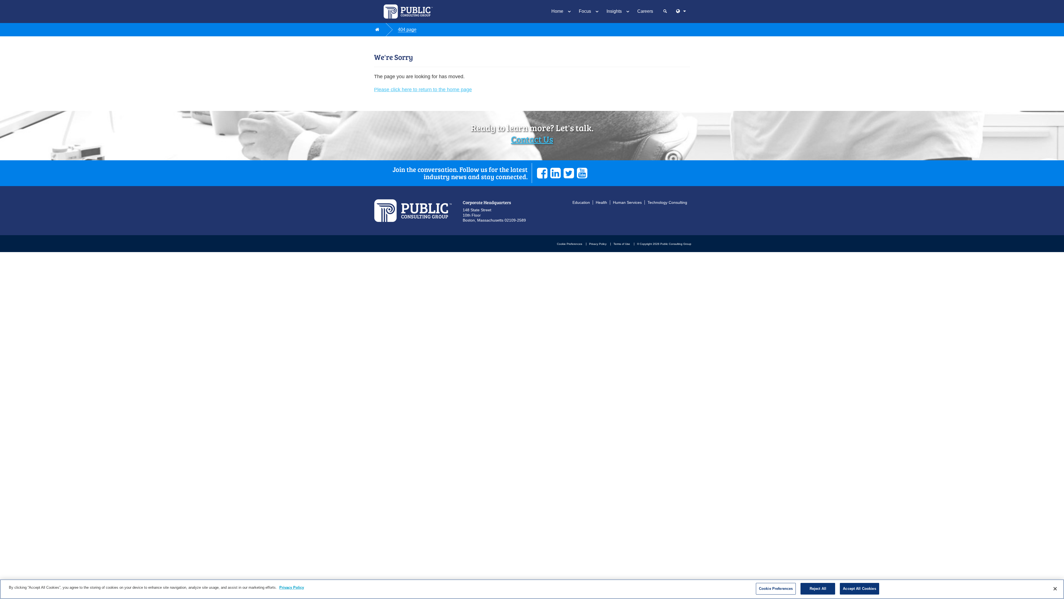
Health (601, 202)
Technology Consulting (667, 202)
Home (557, 11)
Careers (645, 11)
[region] (532, 589)
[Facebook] (542, 173)
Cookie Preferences (569, 243)
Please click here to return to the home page (423, 89)
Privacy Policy (598, 243)
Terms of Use (621, 243)
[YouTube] (582, 173)
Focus (585, 11)
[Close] (1055, 589)
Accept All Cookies (859, 589)
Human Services (627, 202)
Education (581, 202)
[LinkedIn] (555, 173)
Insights (614, 11)
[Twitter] (569, 173)
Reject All (818, 589)
